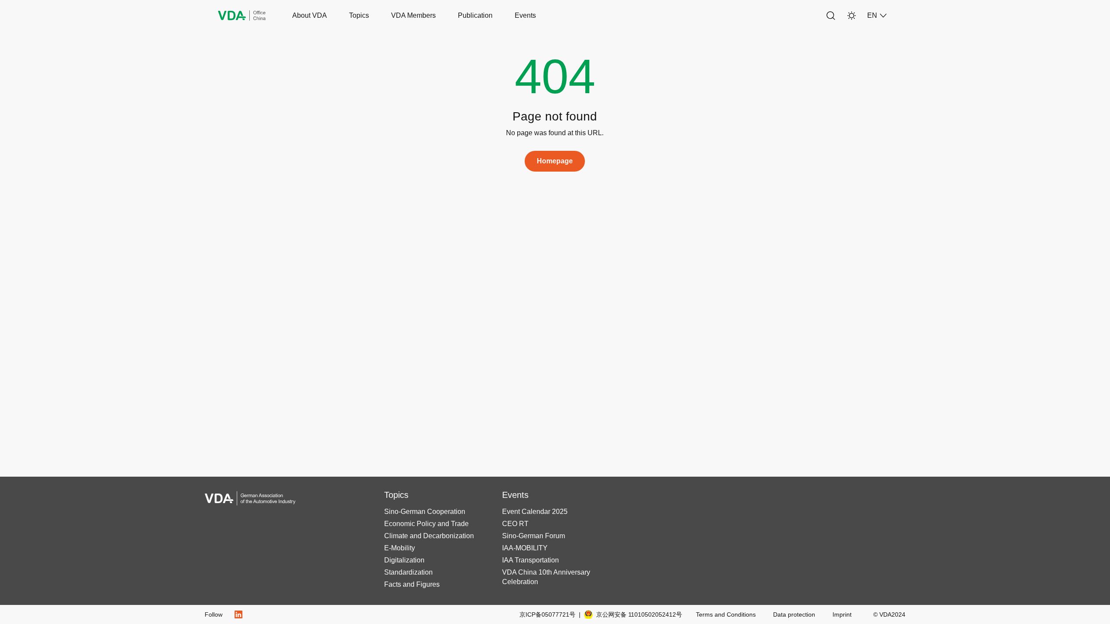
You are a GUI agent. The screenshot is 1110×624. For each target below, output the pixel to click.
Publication (475, 15)
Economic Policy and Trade (426, 523)
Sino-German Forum (533, 536)
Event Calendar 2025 (535, 511)
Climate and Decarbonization (429, 536)
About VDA (309, 15)
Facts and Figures (412, 584)
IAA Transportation (530, 560)
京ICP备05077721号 (550, 614)
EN (872, 15)
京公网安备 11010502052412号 (639, 614)
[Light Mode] (851, 15)
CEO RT (515, 523)
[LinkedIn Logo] (238, 614)
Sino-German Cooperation (424, 511)
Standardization (408, 572)
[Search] (830, 15)
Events (525, 15)
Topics (359, 15)
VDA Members (413, 15)
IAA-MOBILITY (525, 548)
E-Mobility (399, 548)
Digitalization (404, 560)
